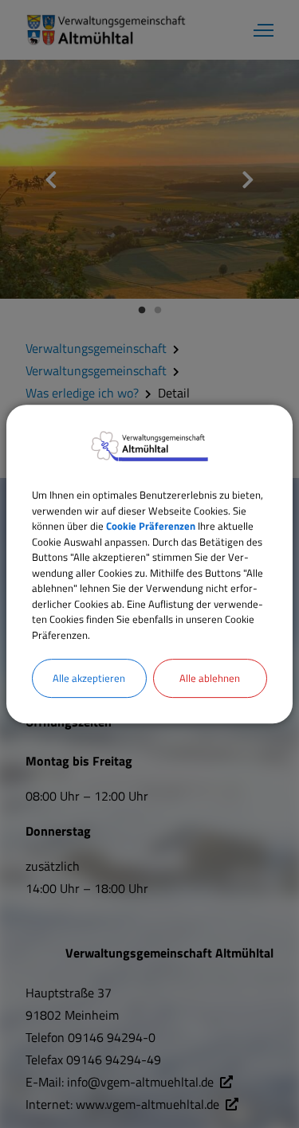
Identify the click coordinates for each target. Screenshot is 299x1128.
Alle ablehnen (209, 678)
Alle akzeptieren (89, 678)
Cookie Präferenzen (150, 526)
